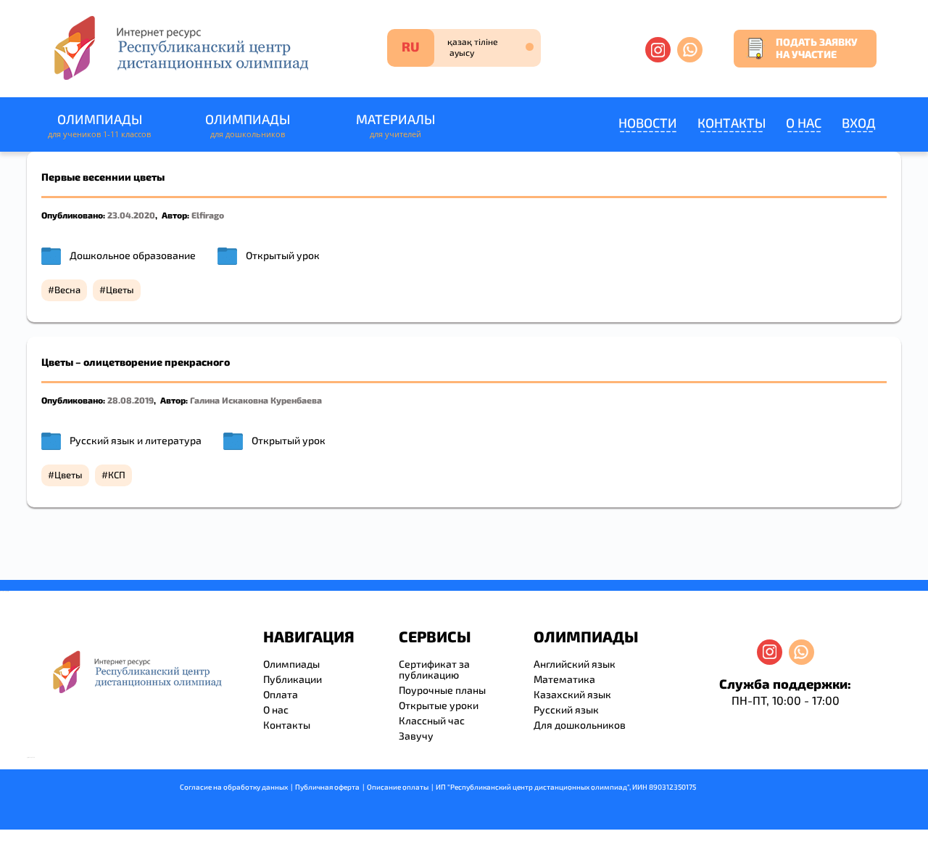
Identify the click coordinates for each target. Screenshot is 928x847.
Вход (859, 123)
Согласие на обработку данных (234, 786)
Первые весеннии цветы (103, 177)
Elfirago (207, 215)
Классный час (432, 720)
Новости (647, 123)
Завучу (416, 735)
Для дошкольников (580, 725)
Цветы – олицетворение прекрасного (135, 362)
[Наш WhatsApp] (690, 49)
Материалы (395, 125)
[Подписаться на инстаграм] (658, 49)
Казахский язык (572, 694)
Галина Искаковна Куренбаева (256, 400)
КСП (116, 474)
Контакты (731, 123)
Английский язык (575, 664)
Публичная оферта (327, 786)
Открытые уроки (438, 705)
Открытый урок (283, 255)
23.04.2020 (131, 215)
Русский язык (566, 709)
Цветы (120, 289)
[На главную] (180, 47)
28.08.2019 (130, 400)
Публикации (292, 679)
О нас (803, 123)
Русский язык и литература (136, 440)
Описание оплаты (397, 786)
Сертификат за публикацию (434, 669)
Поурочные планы (442, 690)
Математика (564, 679)
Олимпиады (99, 125)
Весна (67, 289)
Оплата (280, 694)
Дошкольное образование (133, 255)
